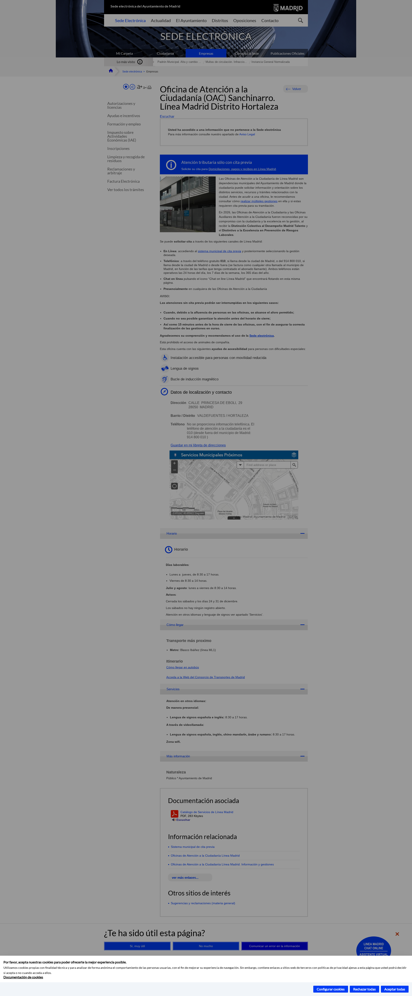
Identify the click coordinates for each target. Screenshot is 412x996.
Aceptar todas (394, 989)
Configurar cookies (331, 989)
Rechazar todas (364, 989)
